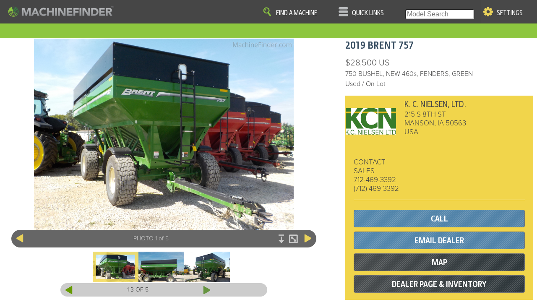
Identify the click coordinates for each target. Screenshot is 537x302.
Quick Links (368, 13)
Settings (510, 13)
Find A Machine (296, 13)
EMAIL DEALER (439, 240)
